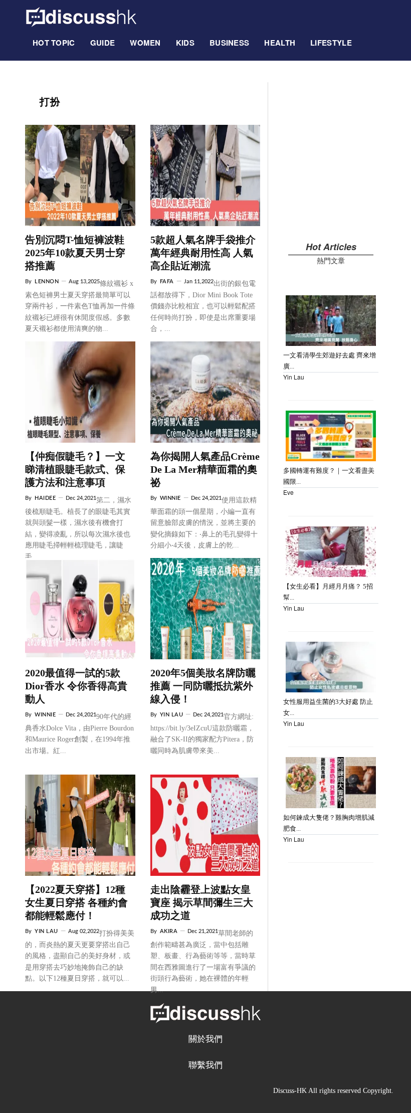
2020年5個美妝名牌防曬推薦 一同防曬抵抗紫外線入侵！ (203, 685)
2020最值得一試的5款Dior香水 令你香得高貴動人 (76, 685)
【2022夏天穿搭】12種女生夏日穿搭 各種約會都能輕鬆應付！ (76, 902)
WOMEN (145, 42)
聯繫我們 (205, 1065)
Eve (288, 492)
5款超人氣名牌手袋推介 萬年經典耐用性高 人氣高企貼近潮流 (203, 252)
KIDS (185, 42)
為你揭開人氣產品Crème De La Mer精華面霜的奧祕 (205, 469)
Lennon (47, 281)
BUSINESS (229, 42)
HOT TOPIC (54, 42)
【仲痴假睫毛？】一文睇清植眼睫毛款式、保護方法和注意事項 (75, 469)
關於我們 (205, 1039)
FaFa (167, 281)
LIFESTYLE (331, 42)
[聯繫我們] (366, 37)
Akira (169, 931)
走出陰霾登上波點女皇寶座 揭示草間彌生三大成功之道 (201, 902)
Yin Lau (171, 714)
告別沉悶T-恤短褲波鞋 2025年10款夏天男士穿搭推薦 (75, 252)
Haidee (45, 498)
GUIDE (102, 42)
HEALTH (279, 42)
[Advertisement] (331, 152)
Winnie (170, 498)
